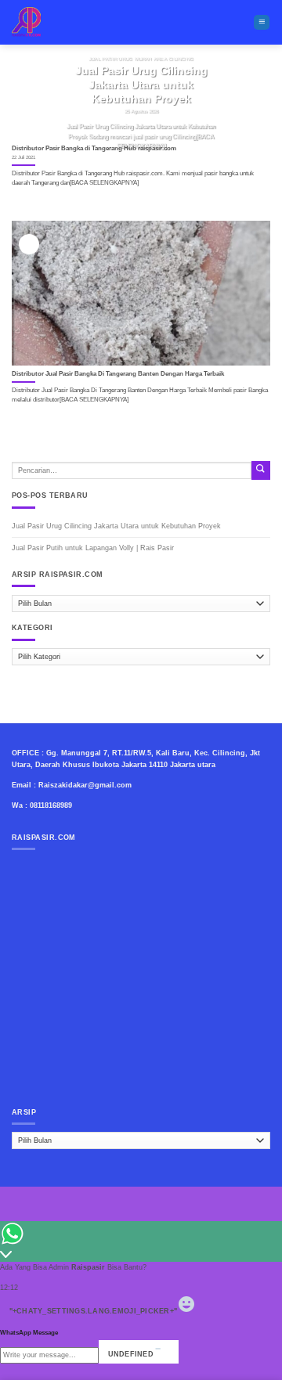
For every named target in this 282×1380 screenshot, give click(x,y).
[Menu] (261, 23)
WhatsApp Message (29, 1332)
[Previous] (21, 101)
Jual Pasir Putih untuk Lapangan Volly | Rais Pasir (93, 548)
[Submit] (260, 470)
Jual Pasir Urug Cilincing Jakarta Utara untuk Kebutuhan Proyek (116, 526)
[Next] (46, 101)
